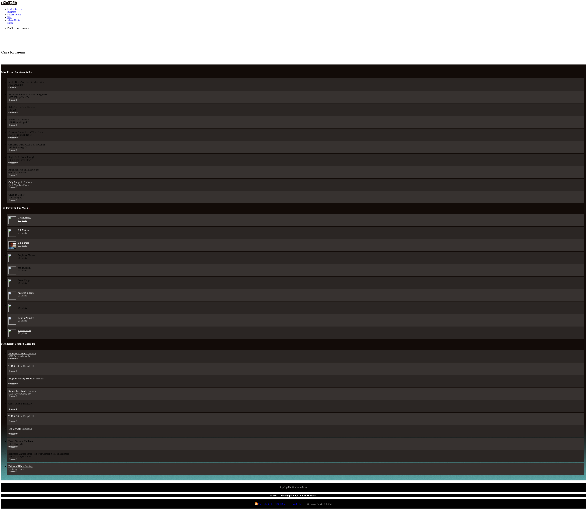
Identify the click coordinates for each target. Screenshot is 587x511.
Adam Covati (24, 332)
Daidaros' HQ (20, 467)
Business (11, 12)
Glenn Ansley (24, 219)
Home (10, 23)
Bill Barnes (23, 244)
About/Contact (14, 20)
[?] (29, 208)
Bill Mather (23, 231)
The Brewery (20, 428)
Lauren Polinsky (26, 319)
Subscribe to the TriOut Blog (272, 504)
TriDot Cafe (21, 366)
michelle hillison (26, 294)
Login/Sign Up (14, 9)
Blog (9, 17)
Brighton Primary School (26, 378)
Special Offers (14, 14)
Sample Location (22, 355)
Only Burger (20, 183)
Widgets (297, 504)
